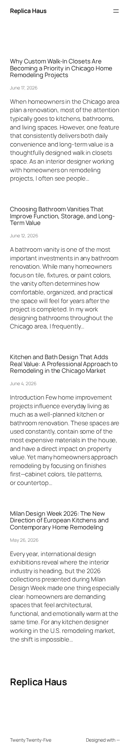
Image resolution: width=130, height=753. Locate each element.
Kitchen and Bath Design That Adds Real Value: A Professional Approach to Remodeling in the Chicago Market (64, 363)
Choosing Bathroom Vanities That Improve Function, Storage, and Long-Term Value (62, 216)
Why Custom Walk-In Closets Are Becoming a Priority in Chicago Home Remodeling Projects (61, 68)
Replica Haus (28, 11)
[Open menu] (116, 11)
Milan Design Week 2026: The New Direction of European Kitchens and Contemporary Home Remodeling (59, 520)
